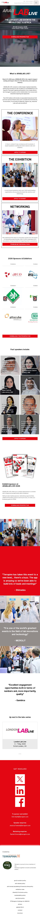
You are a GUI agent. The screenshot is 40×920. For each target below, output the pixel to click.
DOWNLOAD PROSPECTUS (20, 37)
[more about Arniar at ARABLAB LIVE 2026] (13, 296)
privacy (20, 904)
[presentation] (19, 754)
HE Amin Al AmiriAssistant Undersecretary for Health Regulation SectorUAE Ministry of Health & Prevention (9, 366)
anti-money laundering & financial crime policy (20, 886)
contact (20, 910)
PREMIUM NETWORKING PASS (20, 244)
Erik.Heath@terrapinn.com (20, 816)
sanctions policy (20, 898)
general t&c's (20, 907)
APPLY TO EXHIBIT (20, 198)
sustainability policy (20, 895)
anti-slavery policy (20, 883)
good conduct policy (20, 880)
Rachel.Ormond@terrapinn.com (20, 834)
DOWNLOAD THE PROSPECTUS (20, 336)
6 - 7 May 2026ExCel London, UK (20, 744)
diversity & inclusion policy (20, 892)
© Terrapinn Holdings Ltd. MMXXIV (20, 901)
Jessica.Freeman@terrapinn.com (20, 825)
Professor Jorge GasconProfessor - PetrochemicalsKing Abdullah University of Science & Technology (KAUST (29, 404)
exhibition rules (20, 889)
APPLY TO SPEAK (20, 152)
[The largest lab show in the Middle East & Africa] (4, 2)
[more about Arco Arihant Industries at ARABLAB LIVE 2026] (13, 274)
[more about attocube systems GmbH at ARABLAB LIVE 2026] (13, 317)
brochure (20, 913)
